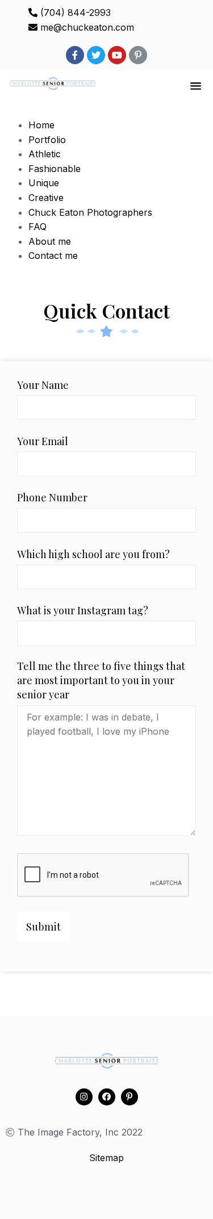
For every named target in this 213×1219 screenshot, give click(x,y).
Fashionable (54, 168)
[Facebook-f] (75, 55)
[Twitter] (96, 55)
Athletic (44, 154)
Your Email (42, 441)
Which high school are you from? (93, 554)
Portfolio (47, 139)
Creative (46, 197)
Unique (43, 182)
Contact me (53, 255)
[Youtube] (117, 55)
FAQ (37, 226)
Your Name (43, 385)
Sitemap (106, 1157)
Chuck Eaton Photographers (90, 212)
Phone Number (52, 497)
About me (49, 241)
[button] (196, 86)
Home (41, 125)
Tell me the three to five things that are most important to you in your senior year (101, 680)
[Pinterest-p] (138, 55)
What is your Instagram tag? (82, 610)
